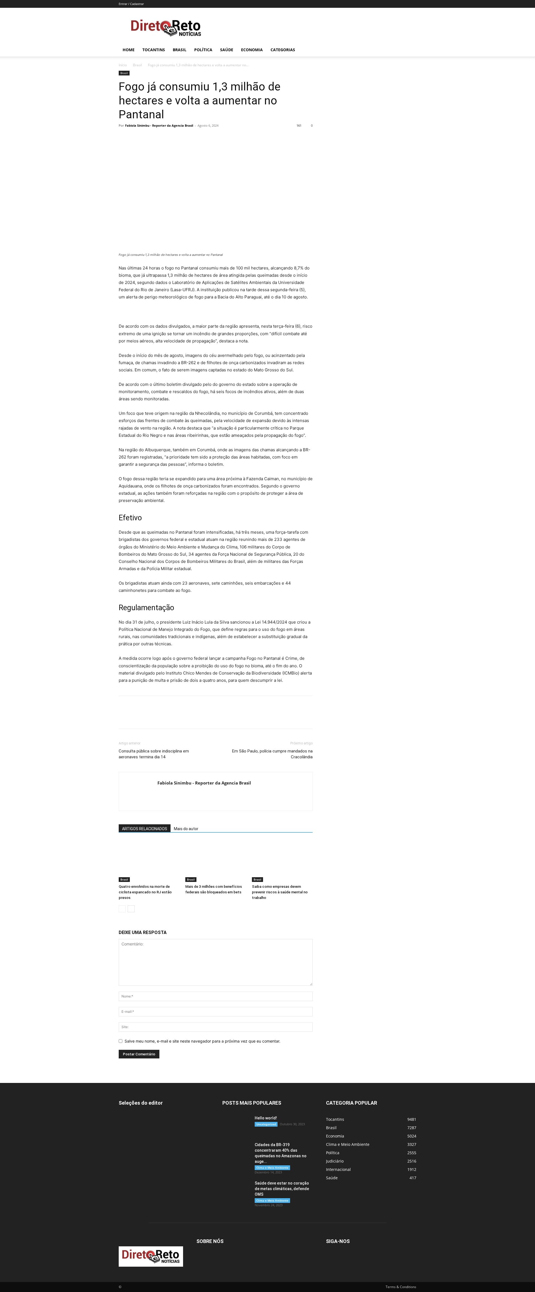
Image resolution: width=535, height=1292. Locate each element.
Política (203, 49)
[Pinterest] (149, 138)
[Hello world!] (236, 1125)
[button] (409, 50)
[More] (176, 138)
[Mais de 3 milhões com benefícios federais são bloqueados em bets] (215, 861)
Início (123, 65)
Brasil (179, 49)
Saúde (226, 49)
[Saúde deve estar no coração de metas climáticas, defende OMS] (236, 1190)
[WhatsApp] (162, 138)
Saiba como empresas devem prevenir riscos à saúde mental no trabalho (280, 892)
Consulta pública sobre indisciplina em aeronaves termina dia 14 (154, 754)
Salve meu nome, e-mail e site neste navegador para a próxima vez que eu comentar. (202, 1041)
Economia (252, 49)
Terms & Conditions (401, 1286)
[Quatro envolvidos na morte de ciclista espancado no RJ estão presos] (149, 861)
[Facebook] (124, 138)
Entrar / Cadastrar (131, 4)
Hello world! (266, 1118)
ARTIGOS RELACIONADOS (144, 829)
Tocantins (153, 49)
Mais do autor (186, 829)
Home (129, 49)
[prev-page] (122, 908)
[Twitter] (137, 138)
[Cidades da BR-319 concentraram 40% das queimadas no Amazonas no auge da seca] (236, 1151)
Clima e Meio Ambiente (272, 1168)
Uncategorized (266, 1124)
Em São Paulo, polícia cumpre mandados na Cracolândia (272, 754)
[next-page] (131, 908)
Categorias (283, 49)
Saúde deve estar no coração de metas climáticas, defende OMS (282, 1189)
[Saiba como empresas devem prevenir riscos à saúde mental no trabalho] (282, 861)
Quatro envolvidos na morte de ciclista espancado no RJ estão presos (145, 892)
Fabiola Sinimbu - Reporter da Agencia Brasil (159, 125)
